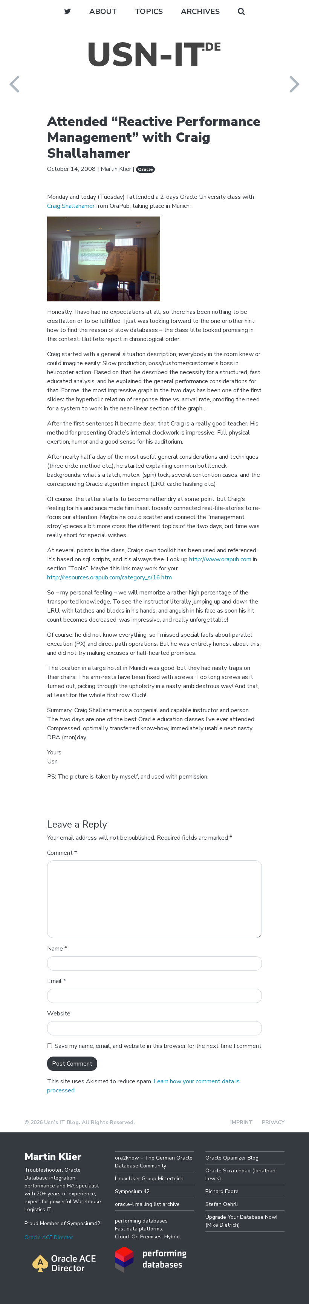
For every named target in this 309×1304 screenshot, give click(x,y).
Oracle (145, 169)
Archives (200, 11)
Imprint (241, 1122)
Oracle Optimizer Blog (232, 1157)
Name (57, 949)
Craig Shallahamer (71, 206)
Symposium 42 (132, 1191)
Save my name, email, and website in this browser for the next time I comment (158, 1046)
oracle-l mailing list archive (147, 1204)
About (103, 11)
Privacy (273, 1122)
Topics (149, 11)
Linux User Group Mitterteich (149, 1178)
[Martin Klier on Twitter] (67, 11)
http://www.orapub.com (220, 559)
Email (56, 981)
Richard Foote (222, 1191)
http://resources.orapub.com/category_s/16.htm (109, 577)
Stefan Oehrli (221, 1204)
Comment (62, 853)
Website (58, 1013)
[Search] (241, 11)
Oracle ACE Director (48, 1237)
